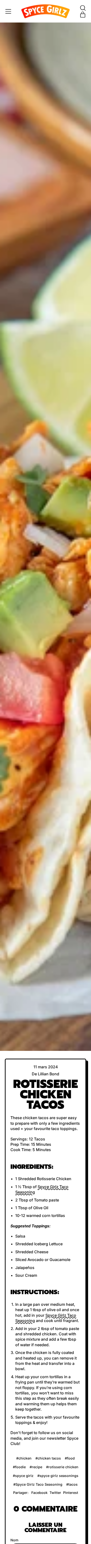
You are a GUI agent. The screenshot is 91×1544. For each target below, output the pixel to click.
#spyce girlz (23, 1476)
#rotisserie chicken (62, 1467)
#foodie (19, 1467)
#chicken (24, 1458)
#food (70, 1458)
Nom (14, 1540)
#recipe (36, 1467)
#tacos (72, 1484)
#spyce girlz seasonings (57, 1476)
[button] (82, 8)
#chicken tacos (48, 1458)
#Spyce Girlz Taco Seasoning (37, 1484)
